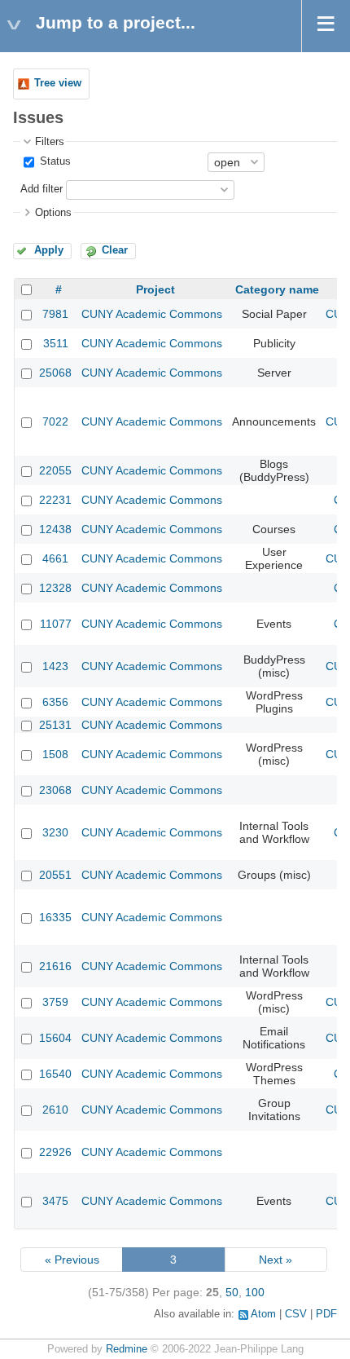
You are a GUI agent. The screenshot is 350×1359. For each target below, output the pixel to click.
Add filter (41, 189)
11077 (56, 623)
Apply (48, 250)
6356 (55, 701)
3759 (55, 1001)
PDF (326, 1314)
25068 (55, 372)
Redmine (126, 1349)
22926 (55, 1151)
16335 (55, 917)
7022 (55, 421)
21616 (55, 966)
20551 (55, 874)
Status (54, 161)
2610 (55, 1109)
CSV (296, 1314)
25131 (55, 724)
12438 (55, 529)
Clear (115, 250)
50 (231, 1292)
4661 (55, 558)
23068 (55, 789)
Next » (275, 1259)
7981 (55, 313)
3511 (55, 343)
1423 (55, 666)
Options (53, 212)
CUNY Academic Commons (151, 313)
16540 (55, 1073)
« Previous (72, 1259)
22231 (55, 499)
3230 (55, 832)
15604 (55, 1037)
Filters (49, 142)
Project (155, 289)
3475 (55, 1200)
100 (255, 1292)
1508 (55, 754)
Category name (277, 289)
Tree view (57, 83)
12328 (55, 587)
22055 (55, 470)
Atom (263, 1314)
